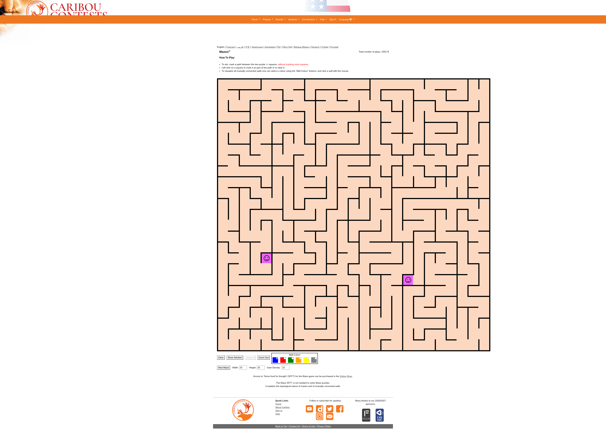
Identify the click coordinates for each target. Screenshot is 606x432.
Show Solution (235, 357)
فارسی (240, 47)
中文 (247, 47)
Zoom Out (263, 357)
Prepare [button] (267, 19)
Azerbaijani (270, 47)
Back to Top (281, 426)
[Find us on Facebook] (340, 408)
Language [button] (344, 19)
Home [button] (255, 19)
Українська (257, 47)
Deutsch (315, 47)
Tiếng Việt (287, 47)
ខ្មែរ (278, 47)
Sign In (332, 19)
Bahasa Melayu (301, 47)
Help (277, 414)
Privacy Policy (324, 426)
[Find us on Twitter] (329, 408)
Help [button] (322, 19)
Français (230, 47)
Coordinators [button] (308, 19)
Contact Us (294, 426)
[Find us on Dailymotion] (319, 408)
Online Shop (346, 376)
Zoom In (250, 357)
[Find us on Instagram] (319, 416)
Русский (334, 47)
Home (278, 404)
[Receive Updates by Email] (329, 416)
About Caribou (282, 407)
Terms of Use (308, 426)
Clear (221, 357)
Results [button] (280, 19)
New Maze (223, 367)
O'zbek (324, 47)
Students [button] (293, 19)
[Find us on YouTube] (309, 408)
